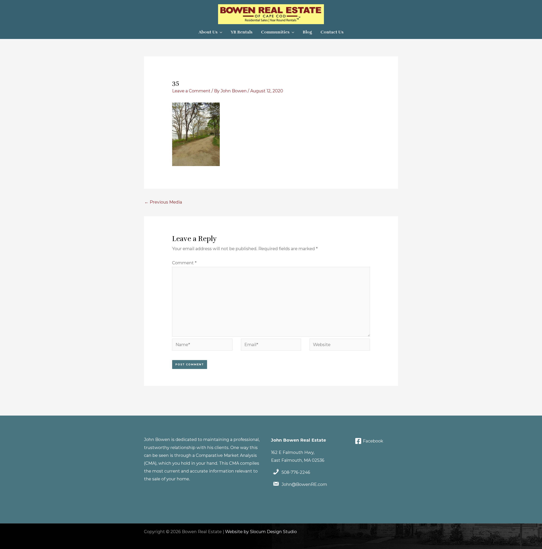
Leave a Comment (191, 90)
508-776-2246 (296, 472)
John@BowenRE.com (304, 484)
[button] (220, 32)
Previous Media (163, 202)
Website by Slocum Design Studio (261, 531)
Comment (184, 262)
